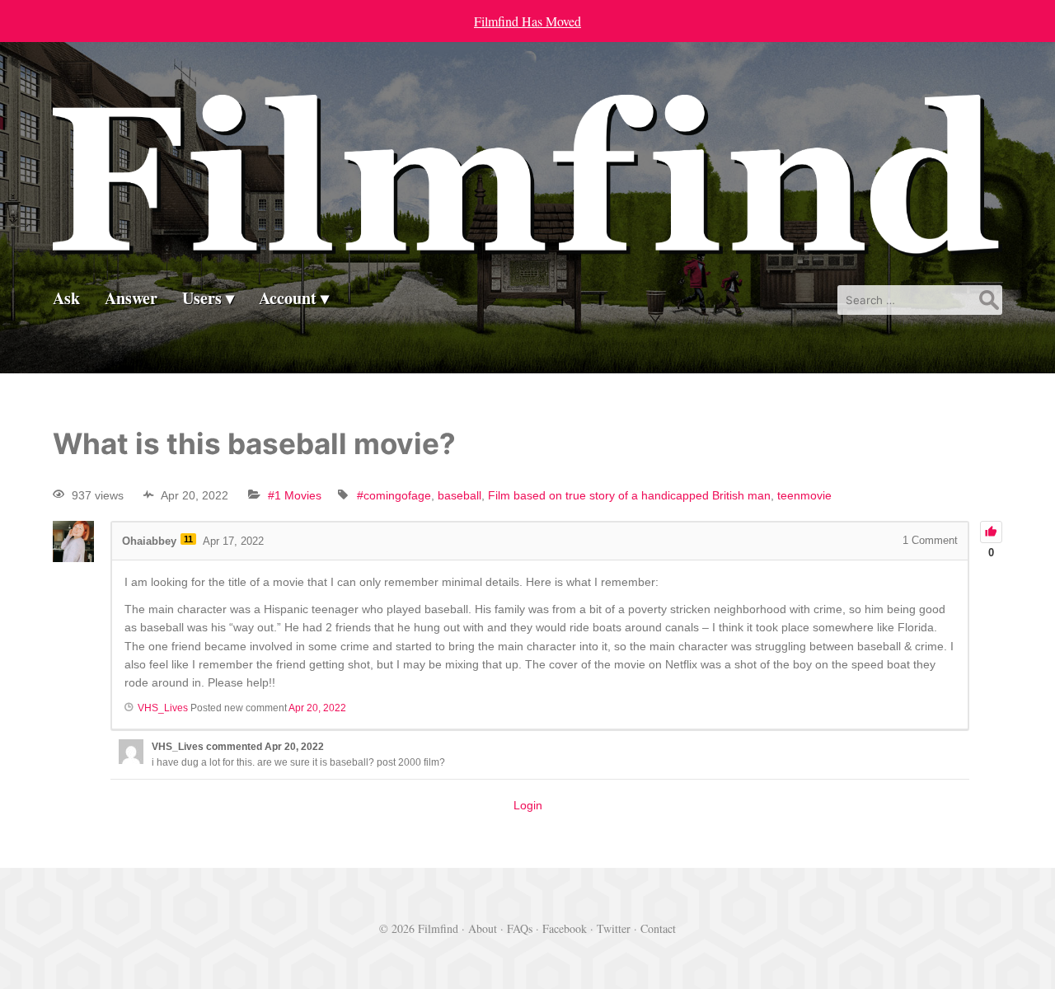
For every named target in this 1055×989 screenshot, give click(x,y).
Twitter (614, 928)
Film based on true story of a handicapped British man (629, 495)
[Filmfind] (527, 244)
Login (527, 805)
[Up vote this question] (991, 532)
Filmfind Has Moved (527, 21)
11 (188, 539)
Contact (658, 928)
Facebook (564, 928)
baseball (459, 495)
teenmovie (804, 495)
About (482, 928)
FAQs (519, 928)
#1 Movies (294, 495)
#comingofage (394, 495)
